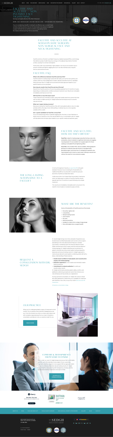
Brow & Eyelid (42, 2)
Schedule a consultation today (60, 285)
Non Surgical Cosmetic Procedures (68, 410)
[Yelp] (110, 3)
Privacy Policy (23, 429)
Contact (83, 2)
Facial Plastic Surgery (48, 410)
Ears (48, 2)
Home (14, 22)
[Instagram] (107, 3)
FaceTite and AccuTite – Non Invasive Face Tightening (46, 22)
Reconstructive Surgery (56, 2)
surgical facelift (73, 168)
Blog (78, 2)
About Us (15, 410)
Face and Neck (33, 2)
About (23, 2)
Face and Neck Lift (23, 22)
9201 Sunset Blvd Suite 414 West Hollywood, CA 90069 (28, 420)
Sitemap (28, 429)
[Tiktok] (87, 423)
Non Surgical (67, 2)
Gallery (74, 2)
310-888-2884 (100, 2)
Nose (27, 2)
